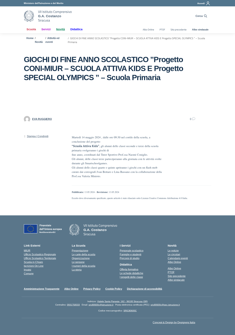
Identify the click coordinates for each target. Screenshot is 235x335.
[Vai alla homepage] (29, 16)
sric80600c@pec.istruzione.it (165, 304)
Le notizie (173, 250)
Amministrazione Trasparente (41, 289)
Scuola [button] (31, 29)
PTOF (162, 29)
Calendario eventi (178, 258)
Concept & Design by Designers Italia (174, 322)
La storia (77, 269)
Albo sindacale (200, 29)
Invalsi (27, 269)
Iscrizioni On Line (33, 266)
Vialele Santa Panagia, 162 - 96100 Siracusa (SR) (122, 301)
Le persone (78, 262)
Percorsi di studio (129, 258)
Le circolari (174, 254)
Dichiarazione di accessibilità (144, 289)
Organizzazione (81, 258)
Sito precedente (179, 29)
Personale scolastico (131, 250)
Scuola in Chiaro (33, 262)
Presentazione (80, 250)
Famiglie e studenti (130, 254)
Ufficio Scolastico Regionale (40, 254)
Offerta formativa (129, 269)
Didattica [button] (76, 29)
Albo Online (148, 29)
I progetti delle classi (131, 277)
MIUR (27, 250)
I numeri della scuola (83, 266)
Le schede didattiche (131, 273)
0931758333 (73, 304)
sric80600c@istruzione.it (101, 304)
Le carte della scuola (83, 254)
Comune (29, 273)
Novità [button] (60, 29)
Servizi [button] (46, 29)
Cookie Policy (113, 289)
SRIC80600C (130, 310)
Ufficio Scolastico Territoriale (40, 258)
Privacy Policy (92, 289)
